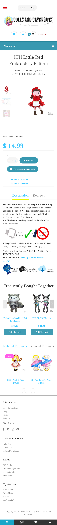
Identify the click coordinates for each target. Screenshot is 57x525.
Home (17, 70)
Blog (5, 411)
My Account (8, 490)
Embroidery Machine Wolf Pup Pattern (15, 319)
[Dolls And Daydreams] (28, 25)
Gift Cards (7, 465)
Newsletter (7, 475)
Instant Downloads (11, 451)
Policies (6, 415)
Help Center (8, 444)
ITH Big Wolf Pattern (41, 318)
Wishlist (6, 496)
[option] (35, 101)
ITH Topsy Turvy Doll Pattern (41, 380)
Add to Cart (15, 332)
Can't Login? (8, 500)
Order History (9, 493)
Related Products (15, 346)
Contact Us (7, 447)
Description (20, 195)
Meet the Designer (11, 408)
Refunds (6, 418)
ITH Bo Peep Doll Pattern (15, 380)
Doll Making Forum (11, 468)
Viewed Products (42, 346)
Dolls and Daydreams (32, 70)
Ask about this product (24, 169)
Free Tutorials (9, 472)
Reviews (39, 195)
